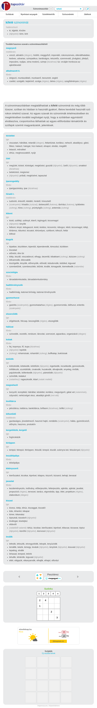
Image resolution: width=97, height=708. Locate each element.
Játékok (87, 14)
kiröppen (10, 443)
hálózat (9, 327)
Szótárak (10, 14)
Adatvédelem (54, 706)
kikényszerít (12, 468)
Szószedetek (68, 14)
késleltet (10, 136)
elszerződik (12, 314)
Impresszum (42, 706)
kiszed (9, 500)
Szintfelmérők (48, 14)
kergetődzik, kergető (16, 430)
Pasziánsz (53, 574)
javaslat (10, 481)
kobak (9, 339)
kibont (9, 213)
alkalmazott (13, 71)
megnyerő (11, 48)
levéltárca (11, 401)
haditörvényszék (14, 285)
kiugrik (9, 239)
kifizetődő (11, 414)
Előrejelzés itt (58, 641)
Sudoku (48, 588)
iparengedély (12, 181)
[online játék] (53, 578)
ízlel (8, 158)
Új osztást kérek (48, 653)
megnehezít (12, 385)
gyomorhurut (12, 298)
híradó (10, 194)
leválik (9, 537)
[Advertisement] (48, 94)
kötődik (10, 359)
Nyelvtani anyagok (29, 14)
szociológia (12, 272)
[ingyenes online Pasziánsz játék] (39, 577)
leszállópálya (12, 456)
